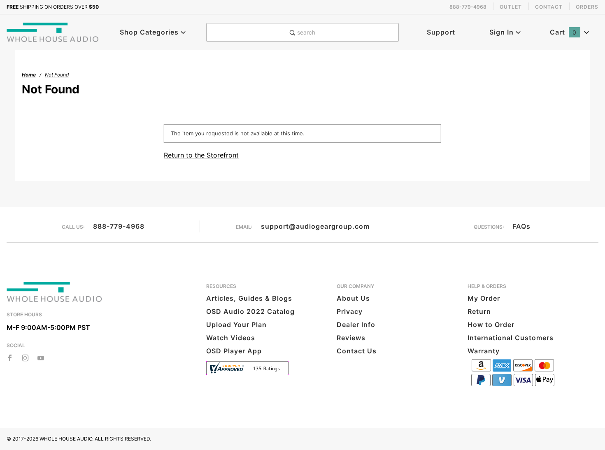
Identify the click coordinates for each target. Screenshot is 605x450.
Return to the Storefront (201, 155)
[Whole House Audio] (53, 32)
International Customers (511, 338)
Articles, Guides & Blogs (249, 298)
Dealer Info (356, 324)
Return (479, 311)
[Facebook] (10, 358)
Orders (587, 7)
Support (441, 32)
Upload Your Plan (236, 324)
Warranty (484, 351)
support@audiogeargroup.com (315, 226)
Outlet (511, 7)
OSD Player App (234, 351)
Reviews (351, 338)
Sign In (502, 32)
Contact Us (357, 351)
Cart (563, 32)
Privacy (350, 311)
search (305, 32)
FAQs (521, 226)
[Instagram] (25, 358)
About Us (353, 298)
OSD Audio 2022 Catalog (250, 311)
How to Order (491, 324)
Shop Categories (150, 32)
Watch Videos (230, 338)
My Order (484, 298)
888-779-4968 (118, 226)
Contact (549, 7)
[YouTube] (40, 358)
